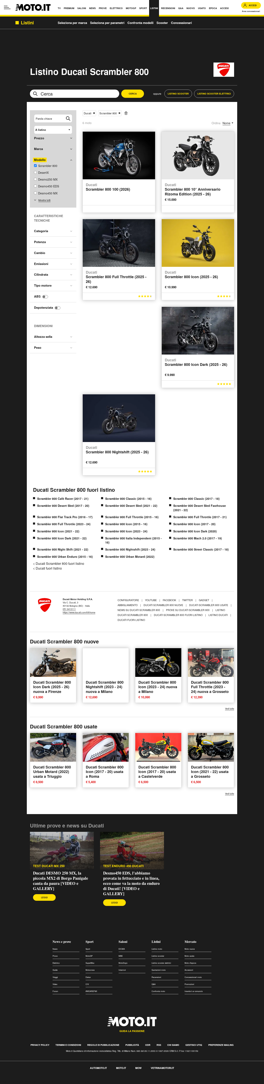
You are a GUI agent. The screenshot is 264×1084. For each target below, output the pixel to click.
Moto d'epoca (190, 963)
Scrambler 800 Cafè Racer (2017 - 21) (62, 498)
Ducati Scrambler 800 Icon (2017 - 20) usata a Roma (105, 771)
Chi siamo (173, 1044)
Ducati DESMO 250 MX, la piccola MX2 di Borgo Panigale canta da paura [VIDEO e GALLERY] (60, 880)
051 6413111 (69, 609)
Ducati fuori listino (131, 620)
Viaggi (55, 977)
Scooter (162, 22)
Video (55, 984)
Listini (156, 941)
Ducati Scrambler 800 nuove (163, 605)
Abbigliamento (128, 605)
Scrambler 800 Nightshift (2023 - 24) (130, 549)
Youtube (151, 600)
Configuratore (129, 600)
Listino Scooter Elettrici (214, 93)
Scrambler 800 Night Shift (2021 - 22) (62, 549)
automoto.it (98, 1068)
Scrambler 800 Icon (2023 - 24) (126, 531)
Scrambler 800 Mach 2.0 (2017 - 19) (197, 538)
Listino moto (157, 949)
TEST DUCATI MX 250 (49, 866)
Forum (55, 991)
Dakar (88, 977)
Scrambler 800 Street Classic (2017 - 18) (201, 549)
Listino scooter (158, 956)
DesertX (43, 172)
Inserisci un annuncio (194, 991)
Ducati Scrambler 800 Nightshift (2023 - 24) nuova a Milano (105, 687)
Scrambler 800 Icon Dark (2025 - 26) (196, 362)
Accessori (189, 970)
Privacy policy (40, 1044)
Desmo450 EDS (48, 186)
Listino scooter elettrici (161, 963)
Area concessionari (251, 11)
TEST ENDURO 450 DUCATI (123, 866)
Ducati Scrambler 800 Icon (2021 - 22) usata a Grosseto (210, 771)
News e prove (62, 941)
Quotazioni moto (159, 970)
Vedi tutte (229, 708)
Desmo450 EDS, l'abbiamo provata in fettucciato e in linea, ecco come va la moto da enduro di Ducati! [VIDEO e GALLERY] (131, 883)
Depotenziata (43, 307)
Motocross (90, 970)
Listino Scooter (178, 93)
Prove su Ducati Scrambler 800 (188, 610)
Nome (226, 123)
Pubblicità (132, 1044)
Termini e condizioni (68, 1044)
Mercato (190, 941)
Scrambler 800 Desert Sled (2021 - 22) (131, 506)
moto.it (121, 1068)
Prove (55, 956)
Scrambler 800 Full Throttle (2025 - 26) (116, 277)
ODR (147, 1044)
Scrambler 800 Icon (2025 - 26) (191, 275)
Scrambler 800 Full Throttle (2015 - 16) (132, 517)
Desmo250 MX (48, 179)
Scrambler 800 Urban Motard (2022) (129, 556)
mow (138, 1068)
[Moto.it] (33, 7)
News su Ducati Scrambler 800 (139, 610)
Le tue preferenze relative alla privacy (64, 1081)
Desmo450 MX (48, 193)
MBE (121, 956)
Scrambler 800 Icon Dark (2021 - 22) (62, 538)
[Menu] (7, 7)
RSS (159, 1044)
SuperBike (90, 963)
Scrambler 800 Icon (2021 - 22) (58, 531)
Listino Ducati (218, 615)
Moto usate (189, 956)
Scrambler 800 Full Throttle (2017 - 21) (200, 517)
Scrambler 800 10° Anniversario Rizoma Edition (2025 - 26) (192, 189)
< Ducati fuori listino (47, 568)
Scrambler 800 (47, 166)
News (55, 949)
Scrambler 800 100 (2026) (108, 187)
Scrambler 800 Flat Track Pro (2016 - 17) (65, 517)
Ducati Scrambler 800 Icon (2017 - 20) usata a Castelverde (157, 771)
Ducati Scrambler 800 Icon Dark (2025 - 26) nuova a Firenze (52, 687)
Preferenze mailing (221, 1044)
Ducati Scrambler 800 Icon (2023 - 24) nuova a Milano (157, 687)
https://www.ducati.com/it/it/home (79, 612)
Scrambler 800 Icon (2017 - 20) (194, 524)
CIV (87, 984)
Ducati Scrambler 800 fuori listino (74, 489)
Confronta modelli (140, 22)
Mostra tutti (44, 200)
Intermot (122, 970)
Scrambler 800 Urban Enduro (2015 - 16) (65, 556)
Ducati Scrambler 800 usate (208, 605)
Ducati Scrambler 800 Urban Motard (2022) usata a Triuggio (52, 771)
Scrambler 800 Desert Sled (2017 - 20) (63, 506)
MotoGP (89, 956)
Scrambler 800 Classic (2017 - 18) (196, 498)
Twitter (187, 600)
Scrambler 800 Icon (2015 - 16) (126, 524)
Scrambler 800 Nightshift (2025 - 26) (117, 450)
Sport (89, 941)
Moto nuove (190, 949)
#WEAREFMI (91, 991)
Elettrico (56, 963)
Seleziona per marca (72, 22)
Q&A (154, 984)
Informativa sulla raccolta (18, 1081)
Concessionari (181, 22)
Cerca (133, 93)
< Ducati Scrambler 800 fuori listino (58, 563)
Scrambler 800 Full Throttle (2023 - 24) (64, 524)
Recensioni (156, 977)
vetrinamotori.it (162, 1068)
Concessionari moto (193, 977)
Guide (55, 970)
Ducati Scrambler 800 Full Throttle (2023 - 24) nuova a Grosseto (210, 687)
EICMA (122, 949)
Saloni (123, 941)
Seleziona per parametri (107, 22)
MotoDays (123, 963)
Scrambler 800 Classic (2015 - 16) (128, 498)
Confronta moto (158, 991)
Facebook (170, 600)
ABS (37, 296)
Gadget (204, 600)
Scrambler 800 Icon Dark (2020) (195, 531)
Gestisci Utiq (193, 1044)
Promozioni (189, 984)
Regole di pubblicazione (103, 1044)
